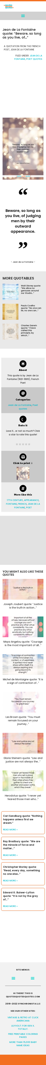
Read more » (10, 829)
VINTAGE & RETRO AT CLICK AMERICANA (23, 1019)
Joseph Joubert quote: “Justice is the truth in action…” (23, 605)
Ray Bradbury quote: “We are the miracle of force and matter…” (21, 845)
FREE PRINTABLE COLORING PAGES (23, 1035)
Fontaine (11, 503)
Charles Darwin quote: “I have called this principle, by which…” (29, 330)
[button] (23, 16)
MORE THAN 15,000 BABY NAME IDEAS (23, 1044)
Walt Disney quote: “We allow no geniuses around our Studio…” (31, 289)
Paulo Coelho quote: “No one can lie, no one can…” (31, 308)
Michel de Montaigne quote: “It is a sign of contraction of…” (23, 681)
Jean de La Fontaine (19, 405)
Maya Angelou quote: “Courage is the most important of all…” (23, 643)
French (22, 503)
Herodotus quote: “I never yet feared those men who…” (23, 797)
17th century (15, 500)
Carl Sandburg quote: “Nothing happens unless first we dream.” (22, 819)
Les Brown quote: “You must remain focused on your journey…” (23, 720)
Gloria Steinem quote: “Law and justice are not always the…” (23, 759)
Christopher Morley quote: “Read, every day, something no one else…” (21, 870)
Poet (29, 507)
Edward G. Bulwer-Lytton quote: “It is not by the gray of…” (20, 896)
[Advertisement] (23, 90)
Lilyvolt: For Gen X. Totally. (23, 1027)
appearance (31, 500)
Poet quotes (34, 59)
